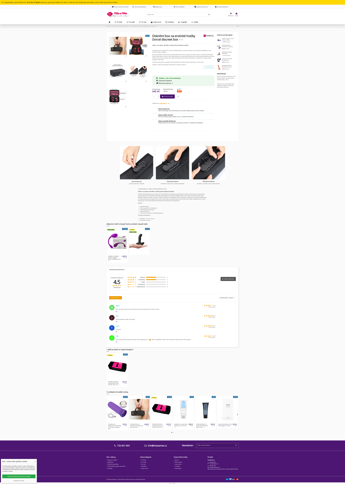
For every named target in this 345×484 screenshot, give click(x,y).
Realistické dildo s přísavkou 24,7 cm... (227, 66)
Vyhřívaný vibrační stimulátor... (227, 52)
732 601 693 (212, 465)
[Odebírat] (236, 445)
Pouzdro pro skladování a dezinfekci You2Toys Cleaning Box (114, 426)
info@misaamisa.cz (157, 445)
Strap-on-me (144, 468)
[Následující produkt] (238, 26)
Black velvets (178, 462)
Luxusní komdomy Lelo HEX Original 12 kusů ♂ (225, 425)
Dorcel (176, 460)
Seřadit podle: (224, 298)
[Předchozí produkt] (237, 26)
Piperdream (178, 468)
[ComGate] (172, 483)
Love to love (178, 464)
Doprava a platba (112, 460)
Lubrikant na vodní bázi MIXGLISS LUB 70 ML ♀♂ (181, 425)
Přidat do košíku (168, 96)
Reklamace (111, 462)
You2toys (177, 466)
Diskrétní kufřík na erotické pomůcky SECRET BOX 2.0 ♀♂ (114, 383)
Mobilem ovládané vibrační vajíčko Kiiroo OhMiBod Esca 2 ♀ (114, 258)
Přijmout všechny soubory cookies (18, 476)
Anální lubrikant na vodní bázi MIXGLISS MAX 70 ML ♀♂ (202, 425)
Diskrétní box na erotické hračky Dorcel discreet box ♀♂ (136, 425)
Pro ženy (143, 460)
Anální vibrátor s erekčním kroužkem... (228, 45)
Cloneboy (143, 466)
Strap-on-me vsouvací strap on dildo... (228, 39)
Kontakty (110, 468)
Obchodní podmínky (113, 464)
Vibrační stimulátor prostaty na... (227, 59)
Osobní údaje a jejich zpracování (116, 466)
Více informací (209, 67)
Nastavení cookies (19, 480)
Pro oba (143, 464)
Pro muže (143, 462)
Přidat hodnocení (229, 279)
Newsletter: (188, 445)
